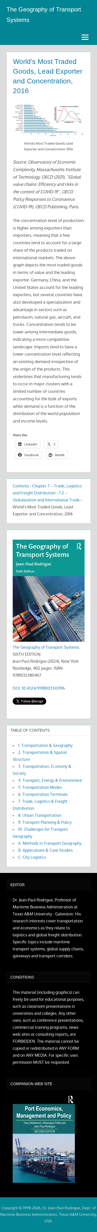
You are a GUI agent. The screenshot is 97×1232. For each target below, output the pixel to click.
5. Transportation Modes (40, 787)
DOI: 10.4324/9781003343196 (39, 688)
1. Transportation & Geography (45, 745)
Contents (21, 485)
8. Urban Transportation (39, 815)
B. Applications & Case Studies (45, 850)
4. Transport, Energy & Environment (50, 780)
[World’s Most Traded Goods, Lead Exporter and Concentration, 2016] (48, 120)
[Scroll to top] (85, 1220)
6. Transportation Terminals (43, 794)
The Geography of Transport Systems (46, 647)
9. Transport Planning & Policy (45, 822)
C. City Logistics (32, 857)
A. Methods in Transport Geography (50, 843)
